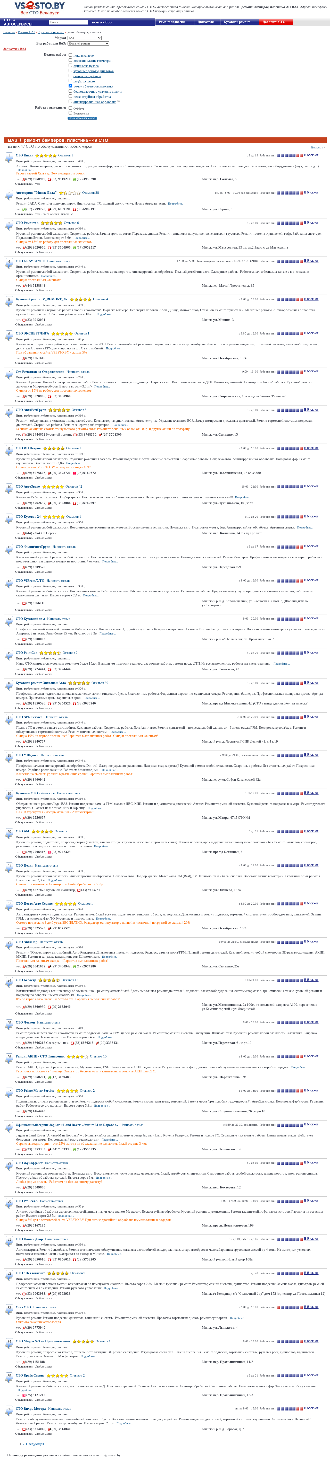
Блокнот (317, 147)
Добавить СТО (274, 22)
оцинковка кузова (86, 66)
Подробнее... (26, 169)
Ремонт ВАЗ (26, 32)
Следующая (35, 1444)
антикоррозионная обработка (94, 102)
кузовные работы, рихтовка (93, 71)
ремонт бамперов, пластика (93, 86)
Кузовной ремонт (237, 22)
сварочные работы (87, 76)
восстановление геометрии (92, 61)
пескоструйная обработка (92, 97)
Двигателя (206, 22)
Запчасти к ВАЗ (14, 49)
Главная (9, 32)
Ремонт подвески (172, 22)
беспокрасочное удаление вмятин (97, 91)
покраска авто (83, 55)
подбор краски (84, 81)
